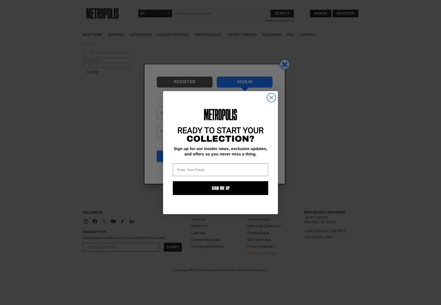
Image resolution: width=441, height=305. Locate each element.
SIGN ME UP (221, 188)
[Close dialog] (271, 97)
